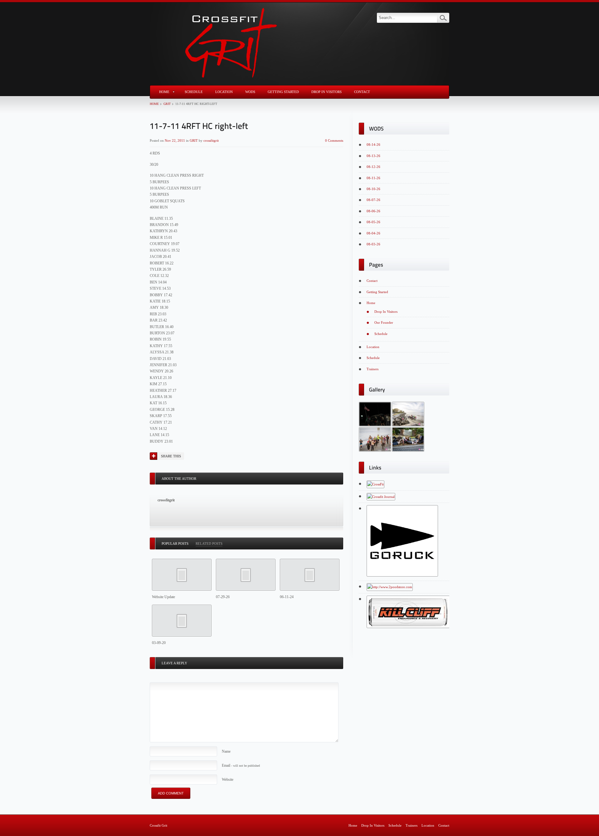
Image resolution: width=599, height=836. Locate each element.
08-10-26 (373, 189)
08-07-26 (373, 200)
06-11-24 (287, 597)
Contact (362, 92)
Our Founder (383, 322)
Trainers (372, 369)
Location (224, 92)
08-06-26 (373, 211)
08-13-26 (373, 156)
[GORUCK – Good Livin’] (402, 575)
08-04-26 (373, 233)
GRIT (167, 104)
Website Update (163, 597)
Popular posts (175, 543)
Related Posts (209, 543)
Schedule (194, 92)
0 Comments (334, 140)
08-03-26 (373, 244)
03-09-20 (159, 643)
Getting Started (283, 92)
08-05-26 (373, 222)
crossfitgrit (211, 140)
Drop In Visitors (326, 92)
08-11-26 (373, 178)
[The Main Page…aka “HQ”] (375, 484)
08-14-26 (373, 144)
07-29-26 (223, 597)
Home (164, 92)
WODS (250, 92)
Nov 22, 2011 (175, 140)
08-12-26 (373, 167)
